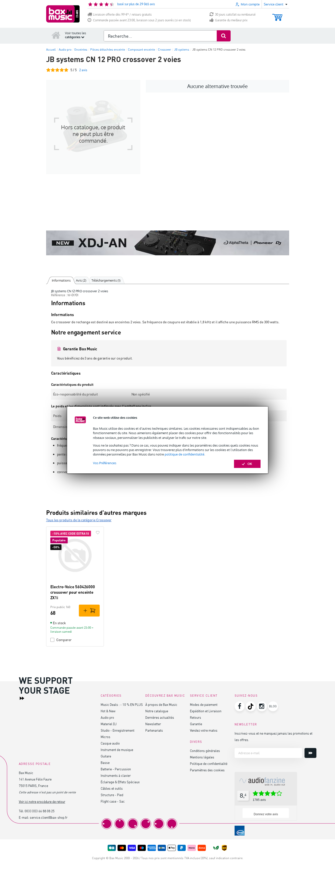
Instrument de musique (117, 750)
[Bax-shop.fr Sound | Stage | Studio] (63, 14)
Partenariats (154, 730)
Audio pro (107, 717)
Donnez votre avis (266, 814)
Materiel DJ (109, 724)
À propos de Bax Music (161, 704)
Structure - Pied (112, 795)
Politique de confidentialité (208, 763)
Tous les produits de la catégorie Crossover (79, 520)
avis (83, 70)
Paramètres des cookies (207, 770)
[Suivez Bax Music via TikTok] (251, 706)
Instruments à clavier (116, 775)
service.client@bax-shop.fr (48, 817)
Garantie (196, 724)
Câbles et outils (112, 788)
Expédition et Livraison (205, 711)
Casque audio (110, 743)
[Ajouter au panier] (89, 611)
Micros (105, 737)
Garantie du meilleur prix (231, 20)
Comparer (64, 640)
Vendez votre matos (203, 730)
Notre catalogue (156, 711)
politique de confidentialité (184, 454)
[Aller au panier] (277, 15)
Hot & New (108, 711)
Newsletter (153, 724)
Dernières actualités (159, 717)
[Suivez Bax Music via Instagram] (262, 706)
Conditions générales (205, 751)
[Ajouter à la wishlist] (98, 533)
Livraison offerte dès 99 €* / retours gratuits (122, 14)
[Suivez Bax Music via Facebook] (239, 706)
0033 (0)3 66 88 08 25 (40, 811)
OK (249, 464)
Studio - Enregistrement (117, 730)
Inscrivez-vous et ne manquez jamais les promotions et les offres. (273, 736)
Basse (105, 762)
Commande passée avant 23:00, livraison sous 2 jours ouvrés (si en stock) (142, 20)
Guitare (106, 756)
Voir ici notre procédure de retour (42, 801)
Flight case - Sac (113, 801)
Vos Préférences (104, 463)
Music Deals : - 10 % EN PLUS (122, 704)
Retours (195, 717)
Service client (204, 695)
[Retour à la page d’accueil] (56, 35)
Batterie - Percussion (116, 769)
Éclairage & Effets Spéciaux (120, 782)
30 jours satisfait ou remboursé (235, 14)
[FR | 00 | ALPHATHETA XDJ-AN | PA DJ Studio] (167, 242)
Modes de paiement (203, 704)
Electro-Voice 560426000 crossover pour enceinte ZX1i (72, 592)
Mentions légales (202, 757)
